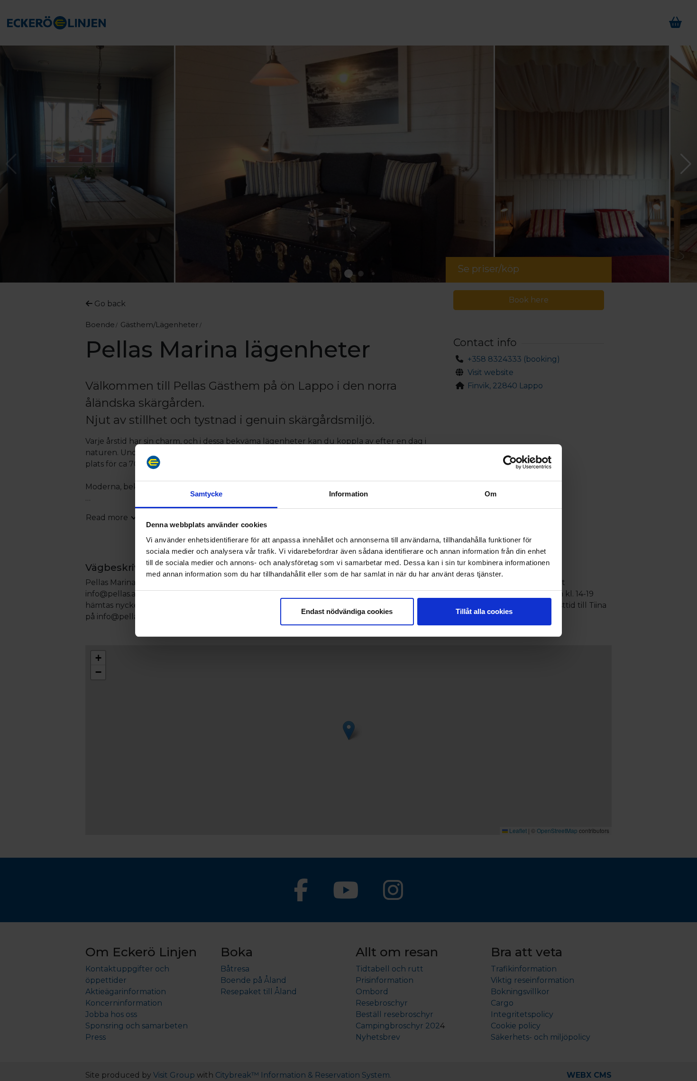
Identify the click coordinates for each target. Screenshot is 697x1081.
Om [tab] (490, 494)
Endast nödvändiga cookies (347, 611)
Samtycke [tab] (206, 494)
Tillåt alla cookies (484, 611)
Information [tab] (348, 494)
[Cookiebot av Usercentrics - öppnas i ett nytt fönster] (509, 463)
